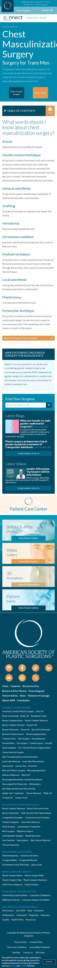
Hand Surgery (8, 826)
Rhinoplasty (35, 784)
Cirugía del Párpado (28, 860)
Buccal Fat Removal (41, 729)
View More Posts (29, 453)
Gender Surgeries (10, 26)
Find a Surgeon (23, 10)
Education (39, 910)
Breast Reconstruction (38, 808)
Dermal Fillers (8, 743)
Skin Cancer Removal (40, 840)
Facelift (48, 743)
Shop (29, 910)
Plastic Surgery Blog (33, 875)
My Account (8, 910)
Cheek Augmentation (36, 734)
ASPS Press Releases (12, 884)
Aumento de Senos (29, 855)
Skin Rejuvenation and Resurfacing (18, 788)
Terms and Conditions (17, 947)
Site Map (16, 952)
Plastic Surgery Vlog (11, 880)
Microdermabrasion (36, 770)
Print (50, 113)
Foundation (23, 700)
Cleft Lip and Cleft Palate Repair (36, 813)
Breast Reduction (10, 729)
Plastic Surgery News (12, 875)
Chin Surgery (24, 738)
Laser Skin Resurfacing (33, 761)
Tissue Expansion (10, 844)
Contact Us (28, 952)
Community (21, 915)
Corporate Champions (39, 895)
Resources (31, 919)
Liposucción (36, 864)
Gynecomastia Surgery (13, 752)
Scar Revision (8, 840)
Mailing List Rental (11, 899)
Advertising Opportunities (15, 895)
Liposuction (7, 766)
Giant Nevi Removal (30, 822)
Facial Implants (9, 747)
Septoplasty (22, 840)
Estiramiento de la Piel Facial (15, 864)
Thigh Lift (47, 793)
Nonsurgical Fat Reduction (14, 784)
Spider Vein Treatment (13, 793)
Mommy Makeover (11, 775)
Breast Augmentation (12, 720)
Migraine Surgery (25, 831)
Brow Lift (25, 729)
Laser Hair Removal (11, 761)
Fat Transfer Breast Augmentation (34, 747)
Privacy (12, 966)
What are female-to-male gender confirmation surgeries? (35, 423)
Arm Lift (40, 711)
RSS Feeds (40, 952)
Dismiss (49, 962)
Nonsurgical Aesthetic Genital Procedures (22, 779)
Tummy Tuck (21, 797)
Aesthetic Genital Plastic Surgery (18, 711)
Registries (34, 915)
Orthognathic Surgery (12, 835)
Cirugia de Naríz (9, 860)
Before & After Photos (14, 691)
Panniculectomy (32, 835)
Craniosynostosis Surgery (37, 817)
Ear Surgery (22, 743)
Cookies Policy (36, 942)
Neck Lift (26, 775)
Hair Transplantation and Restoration (20, 756)
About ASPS (8, 700)
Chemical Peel (9, 738)
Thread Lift (7, 797)
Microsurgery (8, 831)
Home (5, 686)
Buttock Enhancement (13, 734)
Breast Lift (32, 725)
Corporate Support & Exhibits (36, 899)
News (23, 695)
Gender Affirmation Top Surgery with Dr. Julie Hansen (38, 471)
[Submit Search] (49, 405)
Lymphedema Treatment (28, 826)
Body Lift (25, 716)
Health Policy (17, 919)
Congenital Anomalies (12, 817)
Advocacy (45, 915)
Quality (5, 919)
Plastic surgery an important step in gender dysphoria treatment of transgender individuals (28, 444)
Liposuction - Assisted (26, 766)
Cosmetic (15, 686)
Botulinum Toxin (39, 716)
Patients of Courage (38, 695)
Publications (8, 915)
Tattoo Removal (33, 793)
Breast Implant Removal (36, 720)
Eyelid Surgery (36, 743)
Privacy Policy (20, 942)
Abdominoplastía (10, 855)
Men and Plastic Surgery (13, 770)
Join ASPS (20, 910)
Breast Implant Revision (13, 725)
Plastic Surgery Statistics (35, 880)
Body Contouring (10, 716)
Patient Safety (10, 695)
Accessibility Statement (39, 947)
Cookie (23, 966)
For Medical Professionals (20, 907)
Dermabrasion (38, 738)
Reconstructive (30, 686)
